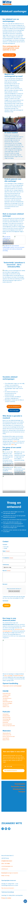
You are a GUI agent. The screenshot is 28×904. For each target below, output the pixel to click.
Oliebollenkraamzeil (7, 701)
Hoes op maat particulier (9, 725)
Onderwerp (6, 564)
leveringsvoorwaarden (9, 873)
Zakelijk (5, 548)
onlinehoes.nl (4, 869)
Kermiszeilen (6, 696)
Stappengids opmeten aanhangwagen (12, 686)
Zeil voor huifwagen (7, 703)
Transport (21, 792)
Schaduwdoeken (19, 789)
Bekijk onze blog (5, 875)
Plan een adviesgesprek (14, 406)
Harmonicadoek (6, 717)
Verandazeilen (20, 784)
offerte (13, 444)
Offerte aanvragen (14, 410)
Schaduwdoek (6, 715)
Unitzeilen (5, 700)
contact (15, 441)
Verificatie (5, 601)
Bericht (6, 570)
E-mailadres (8, 558)
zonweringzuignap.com (7, 866)
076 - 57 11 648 (5, 863)
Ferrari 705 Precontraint (9, 736)
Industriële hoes (7, 693)
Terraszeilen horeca (18, 786)
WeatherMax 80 (7, 733)
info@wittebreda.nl (18, 675)
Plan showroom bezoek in (10, 770)
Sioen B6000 (6, 738)
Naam (6, 551)
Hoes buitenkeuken (7, 724)
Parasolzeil (5, 722)
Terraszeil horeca (7, 698)
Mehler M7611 (6, 739)
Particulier (6, 546)
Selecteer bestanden (14, 591)
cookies (9, 898)
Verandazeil (5, 714)
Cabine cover (6, 706)
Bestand (5, 584)
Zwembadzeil (6, 720)
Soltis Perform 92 (7, 735)
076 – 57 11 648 (8, 766)
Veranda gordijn (7, 719)
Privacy (3, 898)
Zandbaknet (6, 705)
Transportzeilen (6, 695)
